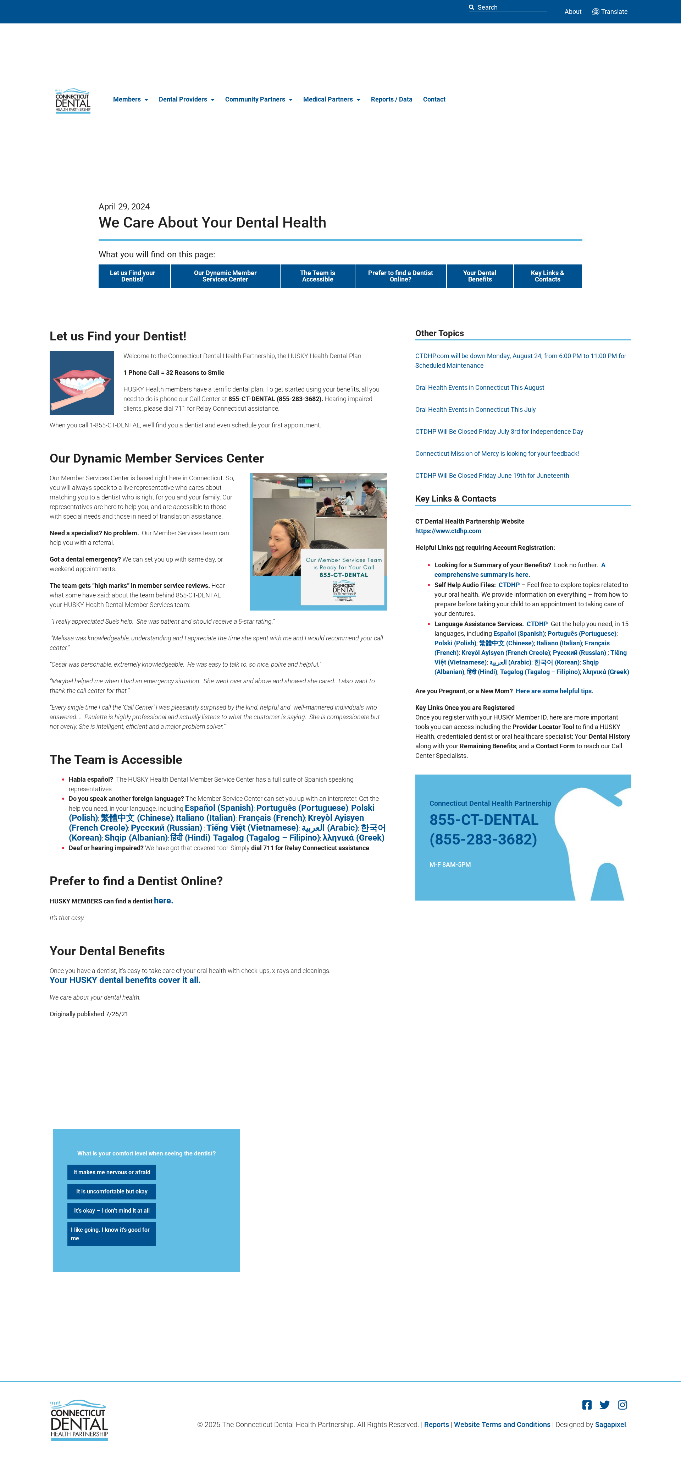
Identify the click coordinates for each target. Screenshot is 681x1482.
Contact (434, 99)
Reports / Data (392, 99)
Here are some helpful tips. (554, 691)
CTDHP (509, 585)
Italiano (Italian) (206, 818)
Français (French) (271, 818)
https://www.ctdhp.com (448, 531)
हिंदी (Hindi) (190, 838)
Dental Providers (183, 99)
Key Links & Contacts (547, 276)
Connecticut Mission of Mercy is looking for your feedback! (497, 453)
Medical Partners (328, 99)
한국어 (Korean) (557, 662)
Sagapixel (610, 1424)
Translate (614, 11)
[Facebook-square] (587, 1405)
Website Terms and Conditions (502, 1424)
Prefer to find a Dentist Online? (400, 276)
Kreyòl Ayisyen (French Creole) (505, 652)
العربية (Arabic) (329, 828)
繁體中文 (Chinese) (137, 818)
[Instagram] (622, 1405)
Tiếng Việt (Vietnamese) (252, 828)
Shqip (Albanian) (136, 838)
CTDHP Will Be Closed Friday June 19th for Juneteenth (492, 475)
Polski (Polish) (455, 643)
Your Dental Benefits (480, 276)
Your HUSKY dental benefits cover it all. (125, 980)
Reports (436, 1424)
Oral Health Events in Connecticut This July (475, 409)
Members (127, 99)
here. (163, 901)
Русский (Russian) (166, 828)
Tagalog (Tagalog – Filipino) (266, 838)
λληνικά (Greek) (353, 838)
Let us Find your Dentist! (132, 276)
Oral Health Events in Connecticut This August (479, 387)
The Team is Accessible (317, 276)
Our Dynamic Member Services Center (225, 276)
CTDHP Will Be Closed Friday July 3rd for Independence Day (499, 431)
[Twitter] (604, 1405)
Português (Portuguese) (302, 808)
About (573, 11)
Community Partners (255, 99)
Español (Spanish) (219, 808)
